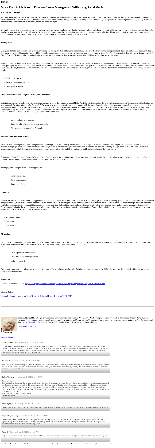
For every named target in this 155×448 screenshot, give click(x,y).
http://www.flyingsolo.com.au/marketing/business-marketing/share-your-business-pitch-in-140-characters (65, 284)
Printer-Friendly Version (26, 326)
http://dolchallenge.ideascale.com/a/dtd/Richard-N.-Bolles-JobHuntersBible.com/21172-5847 (36, 296)
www (79, 322)
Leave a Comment (8, 337)
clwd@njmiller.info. (32, 322)
